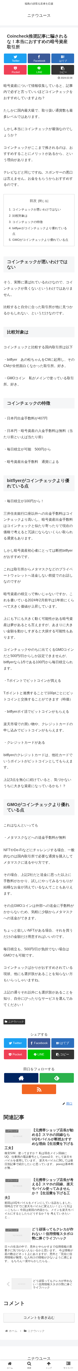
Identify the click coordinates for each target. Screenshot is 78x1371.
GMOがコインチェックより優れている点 (40, 239)
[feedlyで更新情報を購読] (57, 1078)
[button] (69, 748)
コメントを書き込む (39, 1317)
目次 (33, 201)
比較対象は (20, 215)
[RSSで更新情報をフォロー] (39, 1089)
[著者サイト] (21, 1078)
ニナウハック (16, 1021)
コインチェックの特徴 (27, 222)
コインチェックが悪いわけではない (36, 209)
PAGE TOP (71, 1326)
